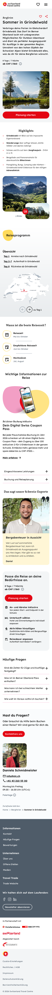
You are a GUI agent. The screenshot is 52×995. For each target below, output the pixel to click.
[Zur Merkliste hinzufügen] (40, 16)
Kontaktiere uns (13, 734)
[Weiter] (29, 309)
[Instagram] (9, 899)
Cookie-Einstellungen (13, 961)
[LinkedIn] (15, 899)
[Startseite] (11, 4)
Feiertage (7, 795)
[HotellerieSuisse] (11, 927)
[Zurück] (22, 309)
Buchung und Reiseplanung (19, 479)
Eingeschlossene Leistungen (19, 471)
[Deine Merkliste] (38, 4)
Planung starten (26, 115)
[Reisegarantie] (10, 945)
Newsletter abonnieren (17, 907)
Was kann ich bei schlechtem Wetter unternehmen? (23, 690)
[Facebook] (4, 899)
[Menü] (45, 4)
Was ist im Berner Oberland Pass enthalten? (21, 680)
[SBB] (30, 927)
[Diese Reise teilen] (46, 16)
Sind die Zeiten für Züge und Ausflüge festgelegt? (24, 669)
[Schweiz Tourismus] (11, 933)
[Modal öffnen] (25, 211)
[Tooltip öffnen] (20, 63)
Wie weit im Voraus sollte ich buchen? (24, 699)
